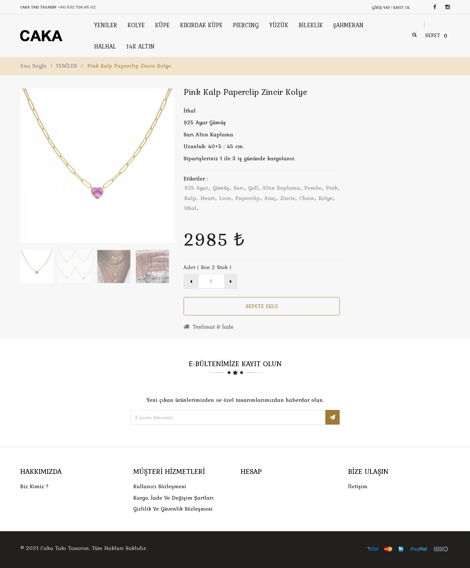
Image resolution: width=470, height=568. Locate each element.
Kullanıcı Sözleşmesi (159, 486)
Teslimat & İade (212, 327)
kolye (326, 198)
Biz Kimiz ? (34, 486)
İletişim (358, 486)
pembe (313, 188)
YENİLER (66, 66)
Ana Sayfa (33, 66)
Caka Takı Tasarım (64, 548)
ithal (190, 208)
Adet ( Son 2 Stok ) (207, 267)
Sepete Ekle (262, 306)
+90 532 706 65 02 (77, 7)
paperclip (247, 198)
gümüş (221, 188)
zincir (287, 198)
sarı (239, 188)
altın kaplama (281, 188)
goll (253, 188)
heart (207, 198)
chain (306, 198)
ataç (270, 198)
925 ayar (196, 188)
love (225, 198)
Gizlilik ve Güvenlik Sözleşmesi (173, 509)
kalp (190, 198)
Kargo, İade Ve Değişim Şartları (173, 498)
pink (331, 188)
